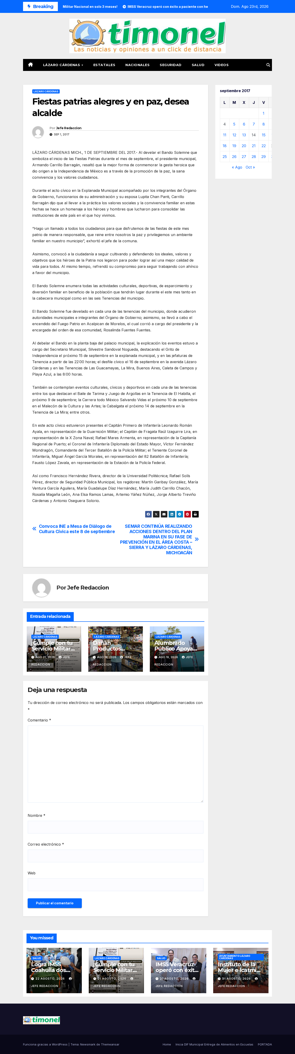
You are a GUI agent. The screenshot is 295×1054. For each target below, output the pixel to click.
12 (234, 135)
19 (234, 145)
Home (167, 1044)
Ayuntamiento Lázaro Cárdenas (234, 957)
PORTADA (265, 1044)
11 (224, 135)
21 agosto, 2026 (112, 978)
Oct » (250, 167)
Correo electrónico (46, 844)
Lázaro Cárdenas (62, 65)
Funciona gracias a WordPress (45, 1044)
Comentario (39, 720)
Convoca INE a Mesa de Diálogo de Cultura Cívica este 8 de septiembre (77, 529)
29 (263, 156)
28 (254, 156)
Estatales (104, 65)
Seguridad (171, 65)
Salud (198, 65)
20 (244, 145)
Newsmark (87, 1044)
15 (264, 135)
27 (244, 156)
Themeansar (110, 1044)
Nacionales (137, 65)
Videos (222, 65)
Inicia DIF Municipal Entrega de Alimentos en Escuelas (214, 1044)
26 (234, 156)
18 (225, 145)
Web (31, 873)
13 (244, 135)
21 (254, 145)
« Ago (237, 167)
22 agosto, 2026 (50, 978)
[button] (268, 65)
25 (225, 156)
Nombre (36, 815)
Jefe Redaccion (68, 128)
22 (264, 145)
